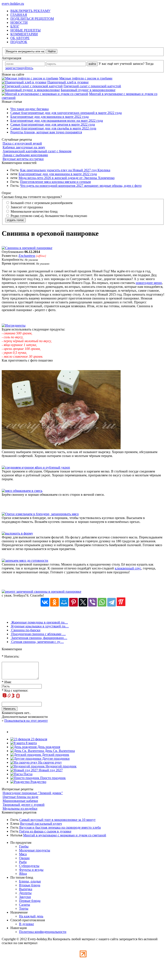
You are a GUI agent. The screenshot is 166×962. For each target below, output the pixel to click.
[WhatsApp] (102, 602)
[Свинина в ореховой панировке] (27, 248)
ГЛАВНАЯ (18, 15)
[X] (83, 602)
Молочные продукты (34, 850)
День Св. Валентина (59, 751)
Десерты (25, 893)
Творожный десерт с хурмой (24, 804)
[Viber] (92, 602)
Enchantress (27, 255)
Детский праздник (55, 754)
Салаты (24, 904)
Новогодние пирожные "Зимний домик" (33, 793)
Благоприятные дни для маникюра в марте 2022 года (49, 116)
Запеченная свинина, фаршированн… (38, 638)
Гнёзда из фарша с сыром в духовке (45, 831)
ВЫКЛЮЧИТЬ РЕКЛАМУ (30, 11)
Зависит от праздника (26, 207)
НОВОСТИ (19, 22)
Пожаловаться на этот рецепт (26, 720)
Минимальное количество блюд (33, 211)
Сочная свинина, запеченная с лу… (37, 642)
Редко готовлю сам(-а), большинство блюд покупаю (48, 216)
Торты (23, 908)
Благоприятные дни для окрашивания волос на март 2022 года (56, 120)
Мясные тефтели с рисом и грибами (85, 78)
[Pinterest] (73, 602)
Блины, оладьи (30, 881)
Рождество (38, 782)
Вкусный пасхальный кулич (41, 823)
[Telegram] (111, 602)
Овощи (24, 858)
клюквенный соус (128, 568)
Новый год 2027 (50, 770)
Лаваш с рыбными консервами (25, 155)
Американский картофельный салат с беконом (37, 151)
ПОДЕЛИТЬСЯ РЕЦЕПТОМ (32, 18)
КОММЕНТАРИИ (24, 34)
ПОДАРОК (18, 42)
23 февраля (38, 739)
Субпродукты (29, 866)
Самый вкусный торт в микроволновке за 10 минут (57, 820)
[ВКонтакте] (45, 602)
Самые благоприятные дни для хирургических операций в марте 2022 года (66, 113)
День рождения (48, 747)
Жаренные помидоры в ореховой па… (39, 622)
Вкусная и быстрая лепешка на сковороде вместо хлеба (60, 827)
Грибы (24, 846)
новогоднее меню (149, 283)
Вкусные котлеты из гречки (23, 159)
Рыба (23, 862)
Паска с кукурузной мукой (22, 143)
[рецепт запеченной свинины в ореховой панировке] (41, 591)
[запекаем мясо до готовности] (25, 560)
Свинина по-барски (25, 630)
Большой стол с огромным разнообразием (41, 203)
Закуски (25, 897)
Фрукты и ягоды (31, 870)
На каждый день (31, 916)
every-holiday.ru (13, 3)
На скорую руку (49, 762)
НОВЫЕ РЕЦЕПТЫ (25, 30)
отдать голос (15, 220)
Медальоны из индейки (20, 808)
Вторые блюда (29, 885)
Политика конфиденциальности (42, 932)
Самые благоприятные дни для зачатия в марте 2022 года (52, 124)
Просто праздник (52, 778)
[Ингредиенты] (14, 325)
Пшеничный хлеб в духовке (68, 82)
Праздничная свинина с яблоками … (38, 634)
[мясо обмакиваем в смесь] (22, 491)
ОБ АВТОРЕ (20, 38)
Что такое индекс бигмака (29, 109)
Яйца (23, 873)
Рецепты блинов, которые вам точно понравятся (46, 132)
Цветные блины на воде (20, 797)
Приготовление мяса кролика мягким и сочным (55, 182)
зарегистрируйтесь (19, 68)
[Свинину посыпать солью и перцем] (61, 448)
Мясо (23, 854)
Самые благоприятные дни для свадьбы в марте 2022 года (53, 128)
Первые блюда (29, 901)
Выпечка (25, 889)
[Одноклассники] (54, 602)
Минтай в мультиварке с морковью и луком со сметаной (64, 835)
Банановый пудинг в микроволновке (88, 90)
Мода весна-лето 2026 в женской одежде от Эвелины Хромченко (67, 178)
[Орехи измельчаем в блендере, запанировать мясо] (40, 514)
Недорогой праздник (61, 766)
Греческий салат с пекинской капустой (92, 86)
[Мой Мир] (64, 602)
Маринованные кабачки (20, 801)
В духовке (26, 924)
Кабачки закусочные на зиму (24, 147)
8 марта (31, 743)
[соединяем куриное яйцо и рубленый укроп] (36, 467)
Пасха (27, 774)
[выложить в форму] (17, 533)
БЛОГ (14, 26)
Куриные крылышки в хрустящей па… (39, 626)
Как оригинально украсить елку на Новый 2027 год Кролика (65, 170)
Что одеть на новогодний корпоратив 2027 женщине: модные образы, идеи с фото (81, 185)
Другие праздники (55, 758)
